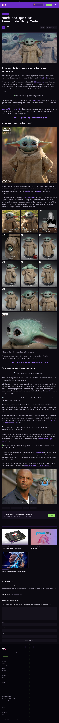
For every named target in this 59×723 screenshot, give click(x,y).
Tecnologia (4, 682)
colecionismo (7, 10)
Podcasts (4, 675)
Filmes (3, 668)
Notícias (4, 670)
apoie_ (49, 4)
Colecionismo (6, 13)
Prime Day (34, 548)
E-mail (4, 627)
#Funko (13, 507)
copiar (54, 27)
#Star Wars (33, 507)
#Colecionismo (6, 507)
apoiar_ (51, 515)
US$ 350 (39, 191)
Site (3, 633)
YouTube (4, 710)
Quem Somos (4, 693)
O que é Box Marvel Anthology (11, 548)
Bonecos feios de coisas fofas (12, 109)
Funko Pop (39, 452)
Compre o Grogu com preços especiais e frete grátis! (29, 118)
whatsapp (49, 27)
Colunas (4, 661)
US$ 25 (51, 391)
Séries (3, 677)
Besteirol (4, 665)
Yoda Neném (44, 78)
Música (3, 680)
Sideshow (28, 191)
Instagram (4, 712)
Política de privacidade (8, 698)
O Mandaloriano (39, 82)
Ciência (4, 687)
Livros (3, 684)
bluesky (42, 27)
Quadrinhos (4, 658)
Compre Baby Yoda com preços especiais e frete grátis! (29, 362)
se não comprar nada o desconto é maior (37, 466)
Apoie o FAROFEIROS (7, 696)
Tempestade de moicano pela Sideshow (14, 571)
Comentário (5, 606)
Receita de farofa (7, 700)
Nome (3, 622)
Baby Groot (37, 100)
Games (3, 663)
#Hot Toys (19, 507)
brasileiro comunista (28, 197)
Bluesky (4, 707)
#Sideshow (26, 507)
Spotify (4, 714)
